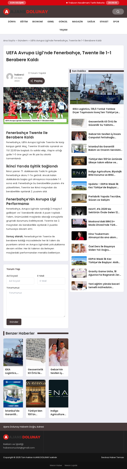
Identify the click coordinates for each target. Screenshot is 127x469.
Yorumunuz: (13, 287)
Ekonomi (37, 21)
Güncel (63, 21)
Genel (50, 21)
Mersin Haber (56, 465)
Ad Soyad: (12, 275)
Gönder (14, 321)
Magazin (77, 21)
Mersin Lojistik (71, 465)
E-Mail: (40, 275)
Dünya (12, 21)
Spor (116, 21)
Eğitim (24, 21)
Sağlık (91, 21)
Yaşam (63, 29)
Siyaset (104, 21)
